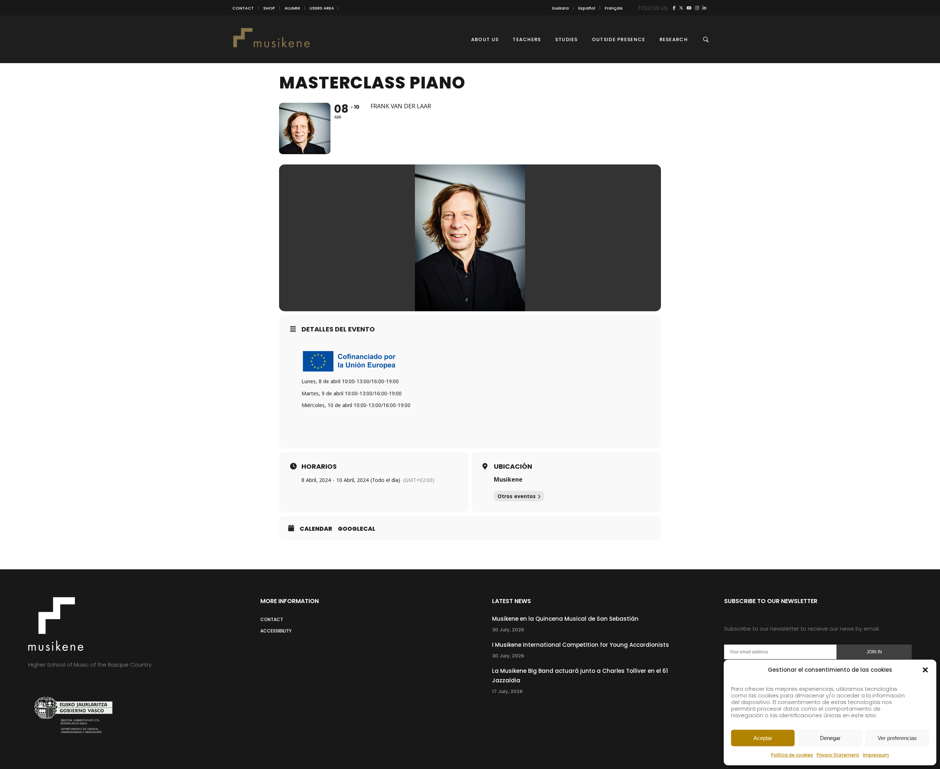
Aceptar (762, 738)
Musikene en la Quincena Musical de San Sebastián (565, 619)
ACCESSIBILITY (276, 631)
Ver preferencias (897, 738)
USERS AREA (322, 8)
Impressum (876, 755)
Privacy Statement (838, 755)
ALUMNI (292, 8)
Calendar (316, 529)
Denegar (830, 738)
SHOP (269, 8)
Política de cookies (792, 755)
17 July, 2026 (507, 691)
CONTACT (243, 8)
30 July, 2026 (508, 629)
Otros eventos (517, 496)
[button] (925, 670)
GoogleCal (356, 529)
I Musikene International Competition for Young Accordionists (580, 645)
